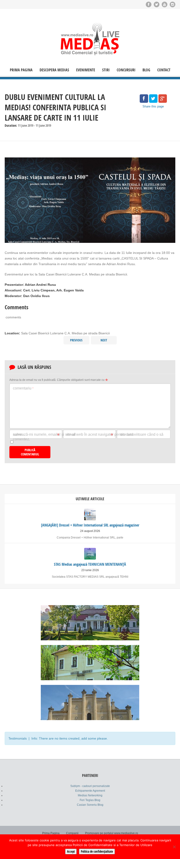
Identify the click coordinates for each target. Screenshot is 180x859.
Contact (163, 70)
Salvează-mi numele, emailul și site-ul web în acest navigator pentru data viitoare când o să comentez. (88, 436)
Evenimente (85, 70)
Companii (72, 833)
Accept (71, 851)
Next (104, 340)
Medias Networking (90, 795)
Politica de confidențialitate (97, 851)
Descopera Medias (54, 70)
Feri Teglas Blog (90, 800)
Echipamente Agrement (90, 790)
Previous (76, 340)
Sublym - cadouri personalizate (90, 786)
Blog (146, 70)
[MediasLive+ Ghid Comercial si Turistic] (90, 38)
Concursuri (126, 70)
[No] (174, 846)
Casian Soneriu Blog (90, 804)
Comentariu (23, 388)
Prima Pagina (21, 70)
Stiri (106, 70)
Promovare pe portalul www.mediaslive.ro (111, 833)
